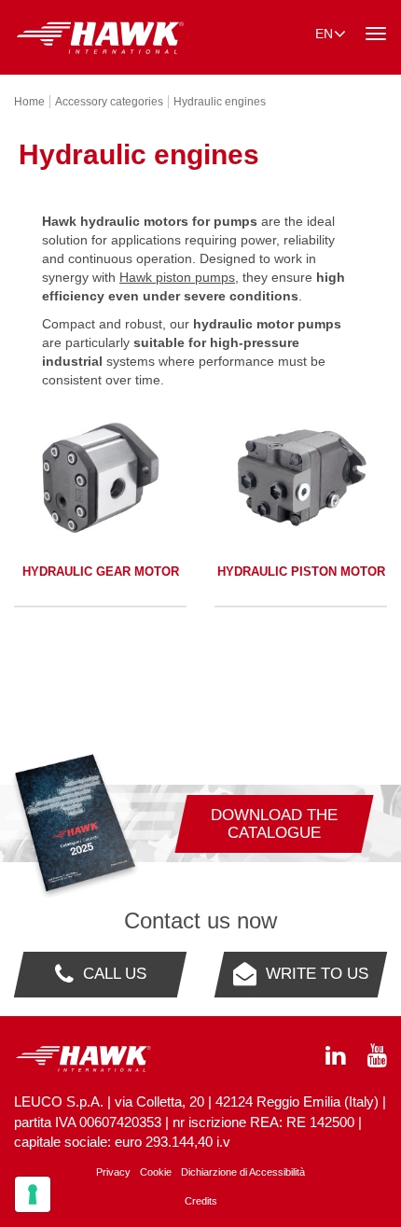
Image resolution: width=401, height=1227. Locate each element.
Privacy (113, 1172)
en (324, 33)
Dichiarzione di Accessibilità (243, 1172)
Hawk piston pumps (177, 277)
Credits (201, 1200)
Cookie (156, 1172)
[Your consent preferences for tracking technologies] (32, 1194)
